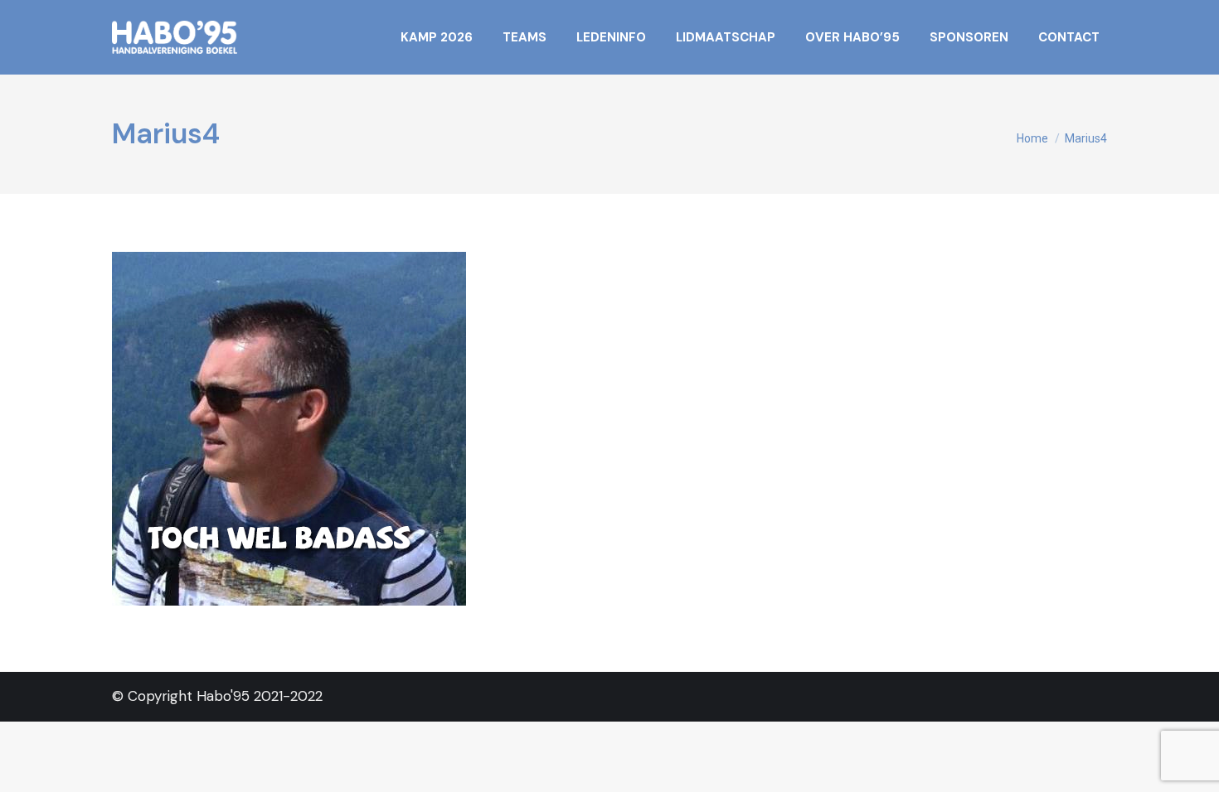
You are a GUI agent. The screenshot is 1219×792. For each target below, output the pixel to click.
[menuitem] (436, 37)
